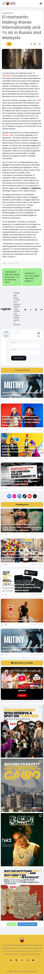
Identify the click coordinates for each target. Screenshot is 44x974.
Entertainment (7, 13)
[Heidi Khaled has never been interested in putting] (22, 839)
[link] (39, 44)
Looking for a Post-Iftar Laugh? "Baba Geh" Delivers (32, 277)
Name (14, 342)
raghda (6, 309)
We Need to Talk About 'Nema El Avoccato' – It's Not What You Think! (11, 277)
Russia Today (8, 135)
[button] (4, 3)
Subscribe (22, 695)
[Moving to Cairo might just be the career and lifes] (22, 785)
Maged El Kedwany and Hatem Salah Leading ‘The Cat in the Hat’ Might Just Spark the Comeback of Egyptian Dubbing (21, 450)
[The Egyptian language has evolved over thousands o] (22, 894)
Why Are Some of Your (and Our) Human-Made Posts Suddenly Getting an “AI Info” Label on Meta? (21, 587)
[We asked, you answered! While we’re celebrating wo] (22, 731)
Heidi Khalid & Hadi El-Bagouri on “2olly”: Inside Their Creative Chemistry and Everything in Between (22, 527)
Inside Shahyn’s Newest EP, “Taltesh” (20, 620)
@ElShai (22, 690)
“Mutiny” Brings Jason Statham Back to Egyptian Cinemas (22, 394)
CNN (38, 100)
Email (13, 350)
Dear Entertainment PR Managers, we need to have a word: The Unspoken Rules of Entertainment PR (21, 481)
